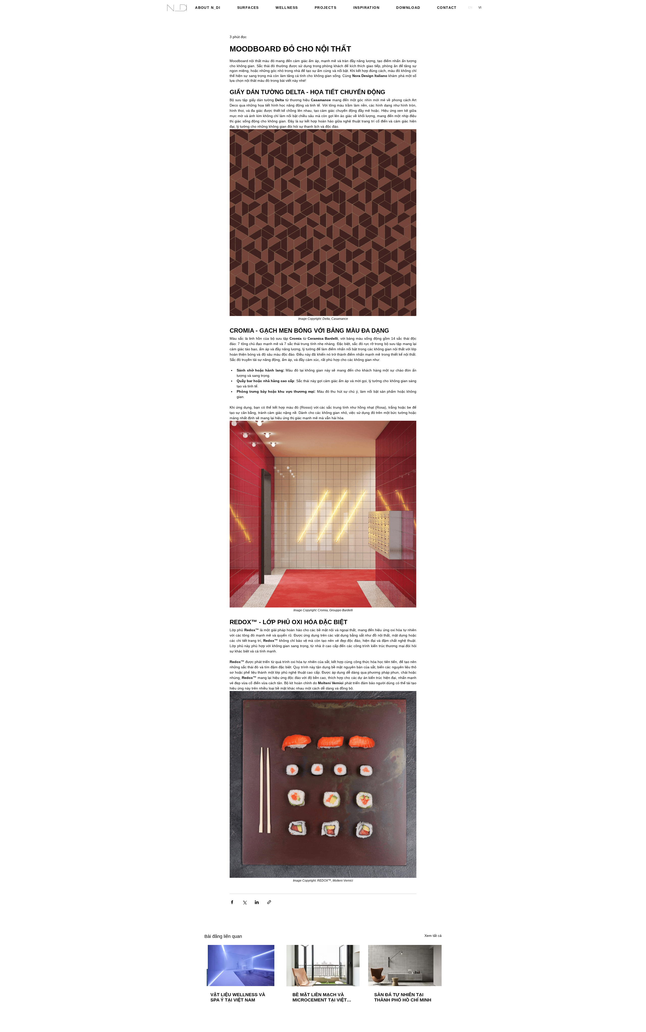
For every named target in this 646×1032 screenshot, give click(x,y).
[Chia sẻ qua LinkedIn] (256, 902)
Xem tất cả (433, 936)
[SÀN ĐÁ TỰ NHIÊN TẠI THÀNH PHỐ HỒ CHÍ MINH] (405, 965)
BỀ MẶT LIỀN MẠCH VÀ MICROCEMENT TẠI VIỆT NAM (319, 997)
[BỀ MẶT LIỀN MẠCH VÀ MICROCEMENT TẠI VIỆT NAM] (323, 965)
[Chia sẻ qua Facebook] (232, 902)
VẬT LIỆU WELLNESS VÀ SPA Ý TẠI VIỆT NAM (237, 997)
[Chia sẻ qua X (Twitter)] (244, 902)
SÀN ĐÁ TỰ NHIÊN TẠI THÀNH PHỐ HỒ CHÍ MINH (402, 997)
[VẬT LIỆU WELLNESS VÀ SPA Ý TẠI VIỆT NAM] (241, 965)
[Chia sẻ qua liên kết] (269, 902)
